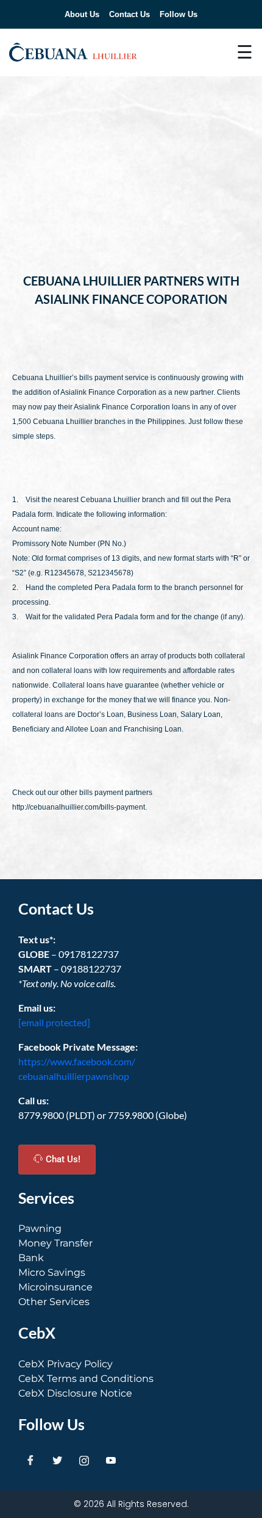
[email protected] (54, 1022)
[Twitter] (57, 1460)
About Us (82, 14)
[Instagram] (84, 1460)
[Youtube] (111, 1460)
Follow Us (178, 14)
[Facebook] (30, 1460)
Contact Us (129, 14)
